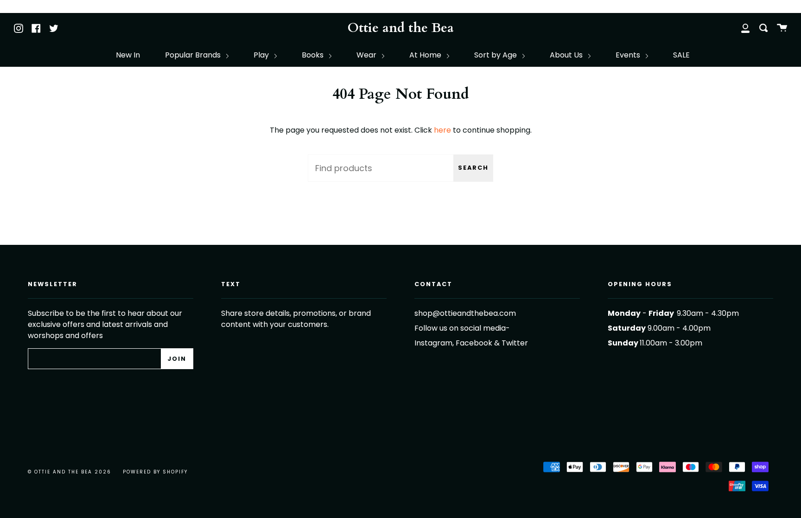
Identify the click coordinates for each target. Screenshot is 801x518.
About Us (567, 55)
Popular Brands (193, 55)
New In (128, 55)
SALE (681, 55)
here (442, 130)
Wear (367, 55)
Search (473, 168)
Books (313, 55)
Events (629, 55)
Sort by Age (496, 55)
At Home (426, 55)
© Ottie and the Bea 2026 (69, 471)
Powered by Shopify (155, 471)
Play (262, 55)
